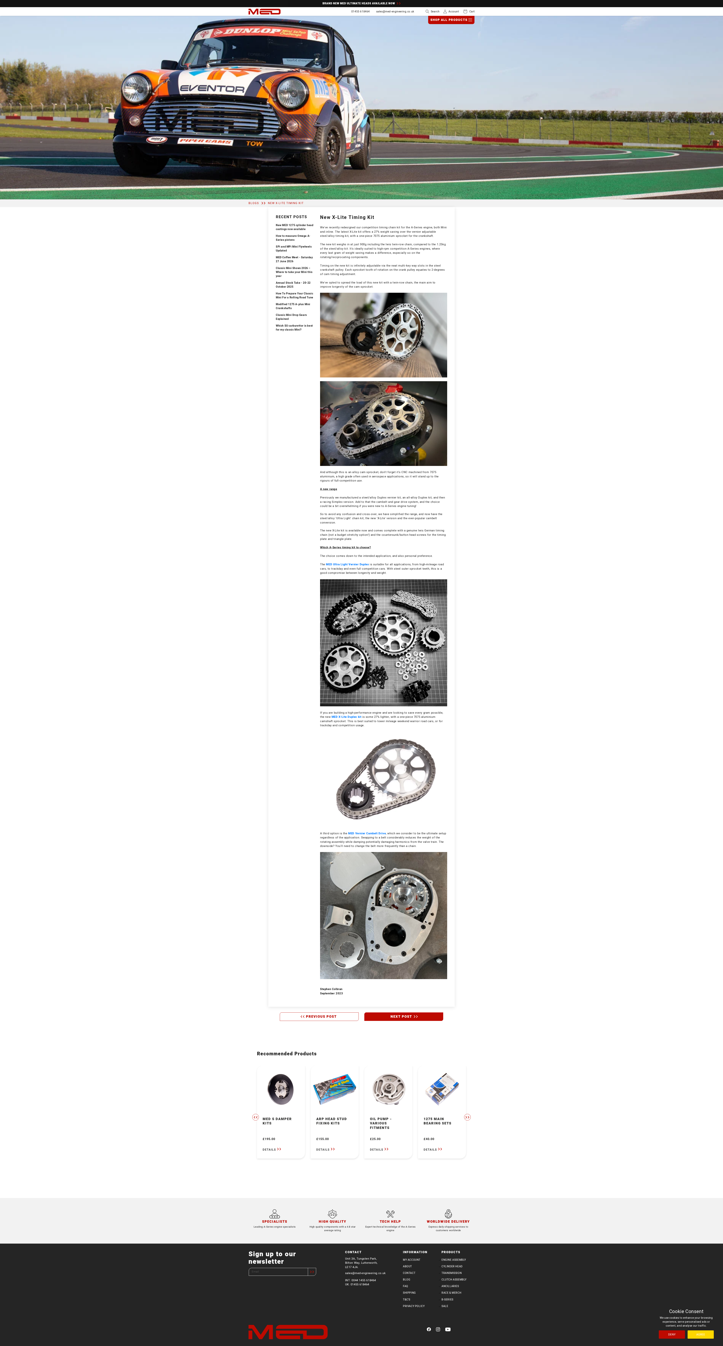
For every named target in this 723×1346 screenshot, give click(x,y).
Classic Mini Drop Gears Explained (291, 317)
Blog (406, 1280)
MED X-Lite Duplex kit (347, 717)
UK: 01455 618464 (357, 1284)
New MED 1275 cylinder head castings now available (294, 227)
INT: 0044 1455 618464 (360, 1280)
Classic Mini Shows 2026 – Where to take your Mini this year (294, 272)
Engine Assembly (454, 1260)
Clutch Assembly (454, 1280)
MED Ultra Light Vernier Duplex (347, 564)
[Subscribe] (312, 1272)
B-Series (447, 1300)
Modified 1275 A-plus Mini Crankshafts (293, 306)
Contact (409, 1273)
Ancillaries (450, 1286)
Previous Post (321, 1016)
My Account (411, 1260)
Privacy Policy (414, 1306)
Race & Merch (451, 1293)
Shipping (409, 1293)
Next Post (401, 1016)
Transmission (452, 1273)
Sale (445, 1306)
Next (467, 1117)
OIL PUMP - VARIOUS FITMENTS (381, 1123)
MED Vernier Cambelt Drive (367, 833)
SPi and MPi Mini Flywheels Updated (294, 249)
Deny (672, 1334)
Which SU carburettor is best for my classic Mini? (294, 328)
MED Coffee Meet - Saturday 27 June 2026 (294, 259)
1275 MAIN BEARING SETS (437, 1121)
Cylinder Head (452, 1266)
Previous (255, 1117)
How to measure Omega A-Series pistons (293, 238)
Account (453, 12)
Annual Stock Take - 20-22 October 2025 (293, 285)
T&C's (406, 1300)
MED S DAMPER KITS (277, 1121)
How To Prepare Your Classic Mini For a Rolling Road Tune (294, 296)
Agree (700, 1334)
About (407, 1266)
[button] (433, 11)
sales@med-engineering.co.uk (395, 12)
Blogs (254, 203)
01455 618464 (360, 12)
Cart (470, 12)
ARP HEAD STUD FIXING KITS (331, 1121)
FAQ (405, 1286)
